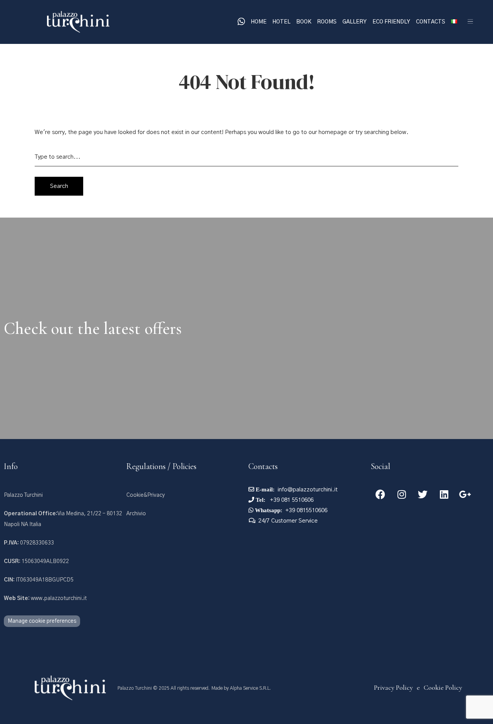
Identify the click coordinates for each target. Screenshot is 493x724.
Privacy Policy (393, 687)
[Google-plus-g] (465, 494)
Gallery (354, 22)
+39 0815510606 (306, 510)
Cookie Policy (443, 687)
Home (259, 22)
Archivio (136, 513)
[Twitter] (423, 494)
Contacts (430, 22)
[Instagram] (401, 494)
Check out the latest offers (93, 328)
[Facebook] (380, 494)
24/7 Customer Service (288, 521)
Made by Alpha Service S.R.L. (241, 688)
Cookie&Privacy (145, 495)
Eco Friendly (391, 22)
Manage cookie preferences (42, 621)
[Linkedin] (444, 494)
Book (303, 22)
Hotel (281, 22)
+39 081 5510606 (291, 500)
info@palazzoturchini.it (308, 490)
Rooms (327, 22)
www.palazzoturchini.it (45, 598)
